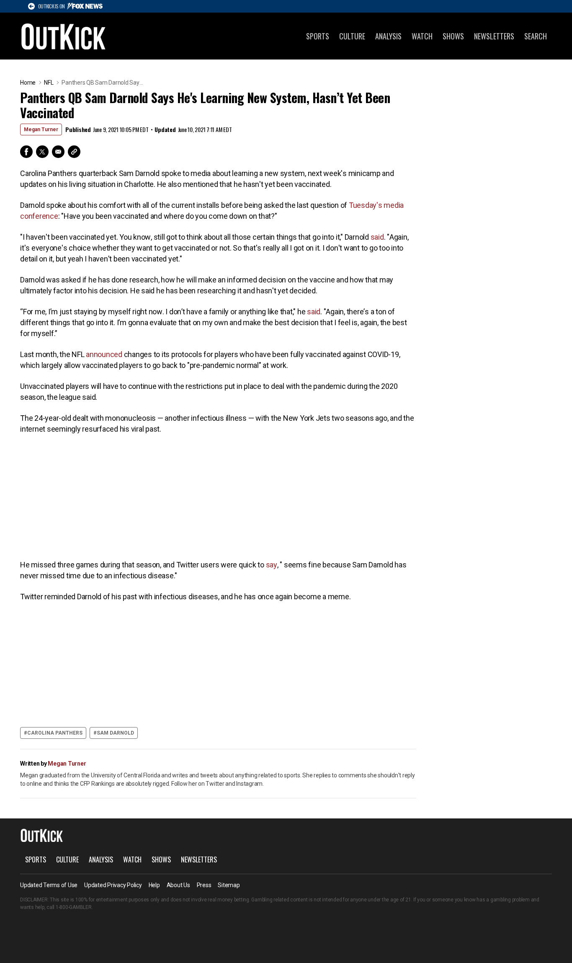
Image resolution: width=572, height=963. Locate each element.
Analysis (388, 36)
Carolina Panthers (54, 733)
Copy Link (74, 151)
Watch (422, 36)
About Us (178, 885)
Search (535, 36)
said (377, 237)
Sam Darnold (115, 733)
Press (204, 885)
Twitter (42, 151)
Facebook (26, 151)
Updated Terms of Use (48, 885)
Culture (352, 36)
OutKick (63, 36)
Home (28, 82)
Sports (317, 36)
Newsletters (494, 36)
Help (154, 885)
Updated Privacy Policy (113, 885)
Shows (453, 36)
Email (58, 151)
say (271, 564)
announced (104, 354)
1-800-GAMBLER (74, 907)
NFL (48, 82)
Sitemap (229, 885)
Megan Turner (41, 129)
